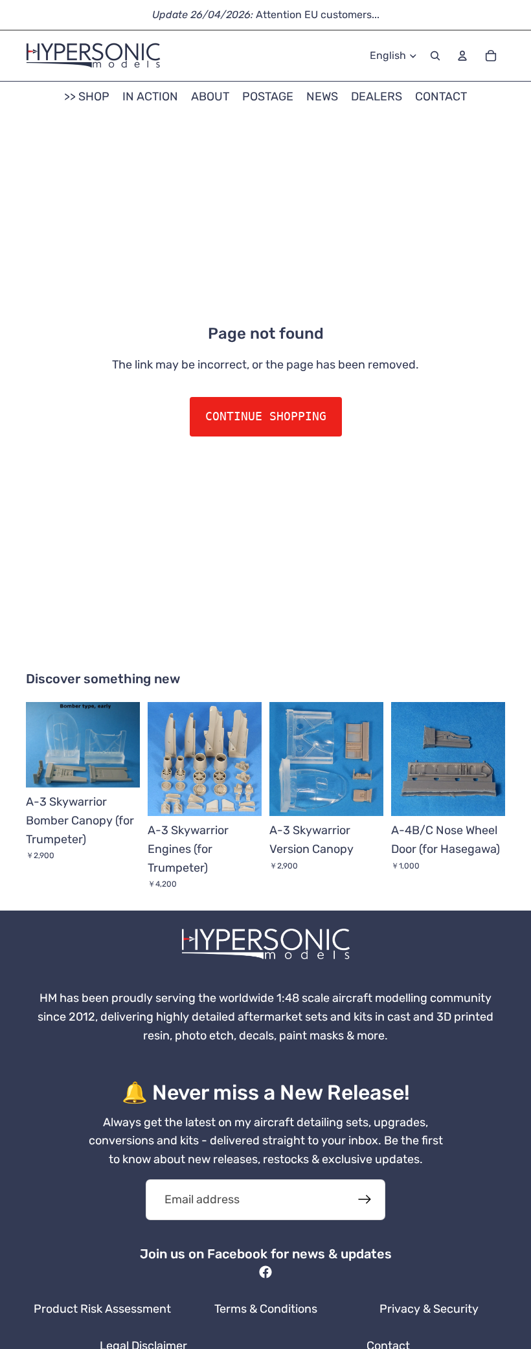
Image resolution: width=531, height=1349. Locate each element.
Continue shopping (265, 416)
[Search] (435, 55)
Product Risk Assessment (102, 1309)
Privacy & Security (429, 1309)
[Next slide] (125, 745)
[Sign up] (364, 1199)
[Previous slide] (40, 745)
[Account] (462, 55)
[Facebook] (265, 1272)
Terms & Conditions (265, 1309)
